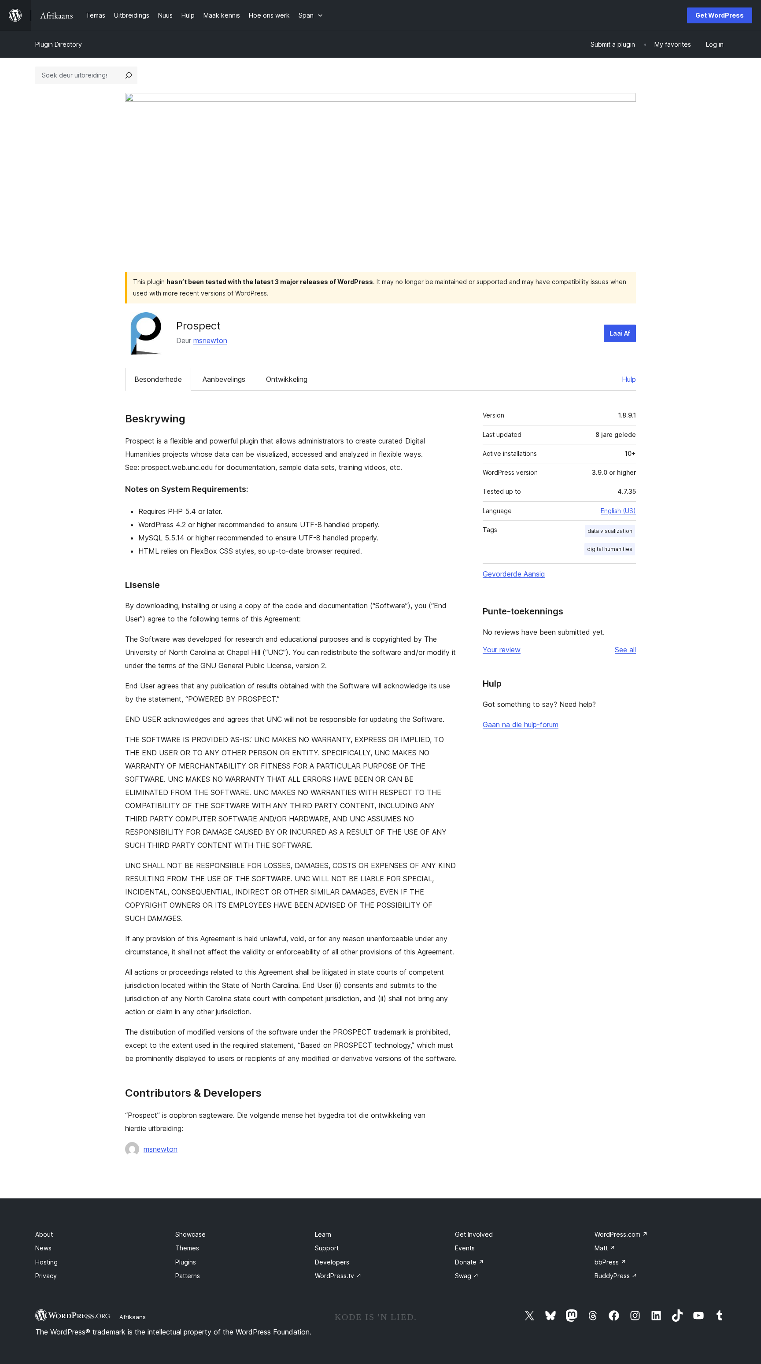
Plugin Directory (58, 44)
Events (465, 1248)
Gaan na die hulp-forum (520, 724)
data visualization (609, 531)
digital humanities (609, 549)
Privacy (46, 1275)
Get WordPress (719, 15)
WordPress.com (621, 1234)
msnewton (210, 340)
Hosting (46, 1262)
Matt (605, 1248)
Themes (187, 1248)
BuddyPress (616, 1275)
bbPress (610, 1262)
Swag (467, 1275)
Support (327, 1248)
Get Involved (474, 1234)
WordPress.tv (338, 1275)
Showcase (190, 1234)
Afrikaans (132, 1316)
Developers (332, 1262)
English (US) (618, 510)
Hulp (629, 379)
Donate (469, 1262)
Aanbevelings (224, 379)
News (43, 1248)
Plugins (185, 1262)
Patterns (187, 1275)
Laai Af (620, 333)
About (44, 1234)
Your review (502, 649)
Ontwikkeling (286, 379)
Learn (323, 1234)
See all (625, 649)
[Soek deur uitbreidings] (128, 75)
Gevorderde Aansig (514, 573)
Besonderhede (158, 379)
